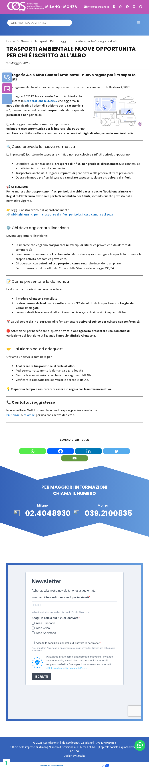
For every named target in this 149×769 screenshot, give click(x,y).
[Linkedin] (88, 451)
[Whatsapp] (32, 451)
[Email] (74, 458)
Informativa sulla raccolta (51, 765)
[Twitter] (116, 451)
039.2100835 (108, 513)
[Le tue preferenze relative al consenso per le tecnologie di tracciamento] (6, 762)
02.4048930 (48, 513)
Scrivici (16, 415)
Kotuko (80, 755)
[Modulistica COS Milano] (114, 7)
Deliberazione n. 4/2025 (40, 100)
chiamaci (29, 415)
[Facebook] (60, 451)
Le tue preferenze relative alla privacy (83, 765)
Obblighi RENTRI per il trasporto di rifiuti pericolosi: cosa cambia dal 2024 (62, 214)
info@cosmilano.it (98, 7)
